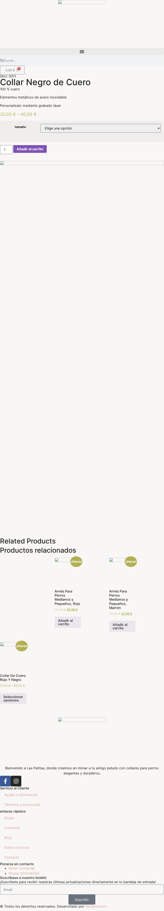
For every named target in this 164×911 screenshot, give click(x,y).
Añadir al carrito (30, 149)
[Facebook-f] (5, 781)
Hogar (9, 818)
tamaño (20, 126)
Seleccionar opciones (13, 698)
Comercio (12, 828)
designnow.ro (96, 906)
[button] (82, 51)
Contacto (11, 857)
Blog (8, 837)
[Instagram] (16, 781)
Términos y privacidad (22, 804)
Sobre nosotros (16, 847)
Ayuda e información (21, 795)
